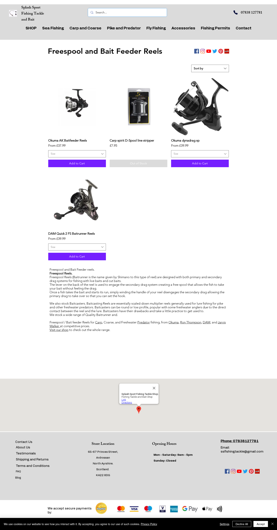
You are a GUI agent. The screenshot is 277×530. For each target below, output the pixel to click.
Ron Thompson (190, 322)
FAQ (18, 471)
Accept (261, 524)
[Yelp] (226, 51)
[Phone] (235, 12)
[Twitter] (214, 51)
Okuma (173, 322)
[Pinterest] (220, 51)
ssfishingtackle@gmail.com (242, 451)
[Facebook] (196, 51)
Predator (143, 322)
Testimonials (26, 453)
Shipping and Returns (32, 459)
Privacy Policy (149, 524)
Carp (98, 322)
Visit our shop (59, 330)
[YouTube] (208, 51)
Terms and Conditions (33, 465)
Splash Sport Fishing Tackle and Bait (32, 14)
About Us (23, 447)
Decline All (242, 524)
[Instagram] (202, 51)
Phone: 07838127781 (240, 441)
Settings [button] (224, 524)
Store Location (103, 444)
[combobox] (210, 68)
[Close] (272, 524)
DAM (206, 322)
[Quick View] (77, 107)
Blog (18, 477)
